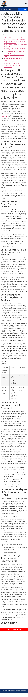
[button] (25, 3)
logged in (11, 626)
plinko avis (4, 116)
